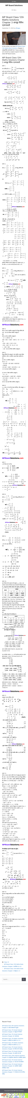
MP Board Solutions (14, 5)
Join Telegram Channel (16, 1097)
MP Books (10, 1097)
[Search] (24, 979)
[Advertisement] (14, 1001)
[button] (14, 1095)
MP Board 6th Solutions (11, 1094)
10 (24, 1094)
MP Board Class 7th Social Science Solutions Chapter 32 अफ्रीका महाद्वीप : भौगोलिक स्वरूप (12, 1066)
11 (4, 1096)
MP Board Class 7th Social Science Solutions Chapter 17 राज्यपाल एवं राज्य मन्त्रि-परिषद (13, 1072)
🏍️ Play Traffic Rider (22, 1097)
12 (7, 1096)
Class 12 (6, 962)
